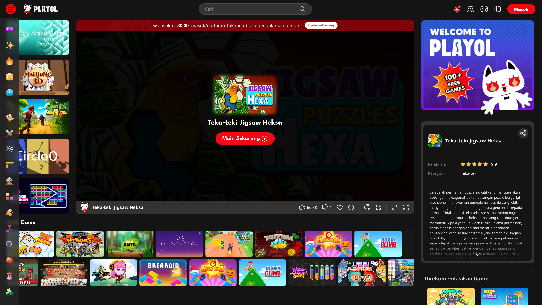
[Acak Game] (9, 77)
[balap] (9, 149)
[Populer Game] (9, 61)
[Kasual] (9, 213)
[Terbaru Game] (9, 93)
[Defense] (9, 276)
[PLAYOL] (46, 9)
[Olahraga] (9, 260)
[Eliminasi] (9, 197)
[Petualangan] (9, 118)
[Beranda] (9, 29)
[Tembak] (9, 165)
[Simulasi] (9, 292)
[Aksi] (9, 133)
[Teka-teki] (9, 244)
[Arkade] (9, 228)
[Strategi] (9, 181)
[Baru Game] (9, 45)
